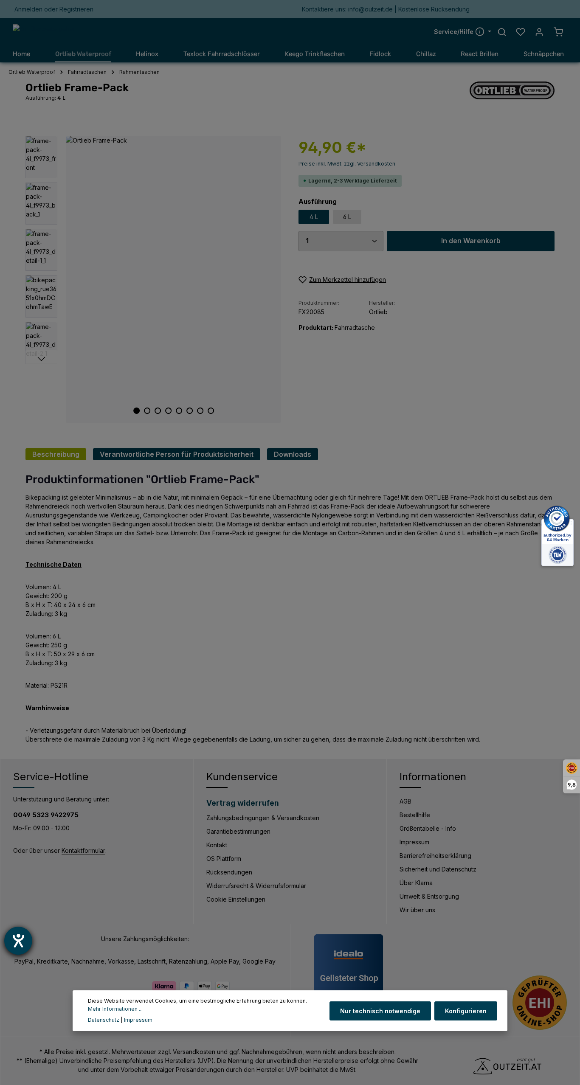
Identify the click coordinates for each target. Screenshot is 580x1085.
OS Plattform (223, 858)
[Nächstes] (41, 359)
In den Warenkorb (471, 241)
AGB (405, 801)
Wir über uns (417, 910)
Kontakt (216, 845)
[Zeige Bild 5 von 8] (179, 411)
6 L (347, 216)
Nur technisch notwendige (380, 1010)
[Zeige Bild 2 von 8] (147, 411)
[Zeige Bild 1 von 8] (136, 411)
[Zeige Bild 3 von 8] (158, 411)
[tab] (55, 454)
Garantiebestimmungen (238, 831)
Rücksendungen (229, 872)
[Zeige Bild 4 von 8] (168, 411)
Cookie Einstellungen (235, 899)
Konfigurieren (466, 1010)
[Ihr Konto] (539, 31)
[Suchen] (501, 31)
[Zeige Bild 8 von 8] (211, 411)
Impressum (414, 842)
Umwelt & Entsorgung (429, 896)
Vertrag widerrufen (242, 802)
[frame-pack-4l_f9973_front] (173, 279)
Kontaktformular (83, 850)
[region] (153, 279)
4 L (314, 216)
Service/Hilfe (454, 31)
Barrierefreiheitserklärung (435, 855)
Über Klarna (416, 882)
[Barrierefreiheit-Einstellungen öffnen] (18, 941)
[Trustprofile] (539, 1002)
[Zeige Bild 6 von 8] (189, 411)
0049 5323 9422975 (46, 815)
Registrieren (76, 9)
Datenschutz (103, 1020)
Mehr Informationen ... (115, 1008)
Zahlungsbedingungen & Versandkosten (262, 817)
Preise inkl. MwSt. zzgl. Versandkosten (346, 163)
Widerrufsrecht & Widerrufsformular (256, 885)
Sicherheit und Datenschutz (438, 869)
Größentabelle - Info (428, 828)
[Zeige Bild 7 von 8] (200, 411)
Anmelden (28, 9)
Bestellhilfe (415, 814)
